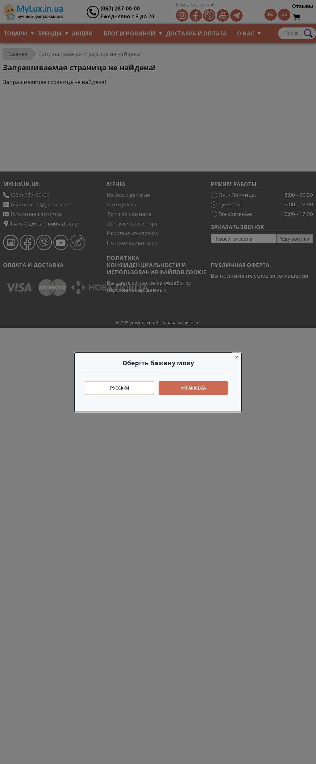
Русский (119, 388)
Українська (193, 388)
